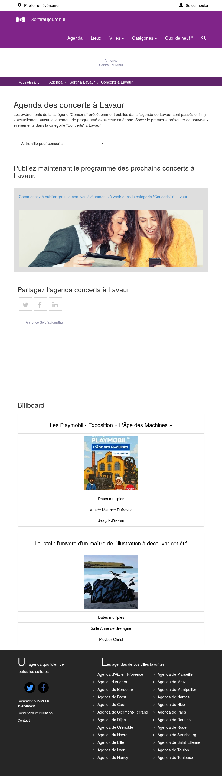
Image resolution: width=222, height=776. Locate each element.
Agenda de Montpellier (177, 689)
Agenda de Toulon (173, 749)
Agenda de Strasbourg (177, 734)
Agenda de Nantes (174, 697)
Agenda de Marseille (175, 674)
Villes (115, 38)
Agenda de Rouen (173, 727)
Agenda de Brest (111, 697)
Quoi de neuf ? (179, 38)
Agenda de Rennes (174, 719)
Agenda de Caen (111, 704)
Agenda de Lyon (111, 749)
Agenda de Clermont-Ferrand (122, 712)
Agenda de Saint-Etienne (179, 742)
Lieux (96, 38)
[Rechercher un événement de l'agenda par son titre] (205, 38)
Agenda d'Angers (112, 681)
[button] (194, 5)
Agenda (75, 38)
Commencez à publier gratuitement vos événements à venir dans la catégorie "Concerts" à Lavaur (103, 196)
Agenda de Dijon (111, 719)
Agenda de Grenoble (115, 727)
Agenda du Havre (112, 734)
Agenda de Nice (171, 704)
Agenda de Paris (172, 712)
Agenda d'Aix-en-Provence (120, 674)
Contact (24, 720)
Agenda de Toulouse (175, 757)
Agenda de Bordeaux (115, 689)
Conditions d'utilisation (35, 712)
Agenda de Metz (172, 681)
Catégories (143, 38)
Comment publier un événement (33, 703)
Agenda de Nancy (112, 757)
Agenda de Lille (110, 742)
